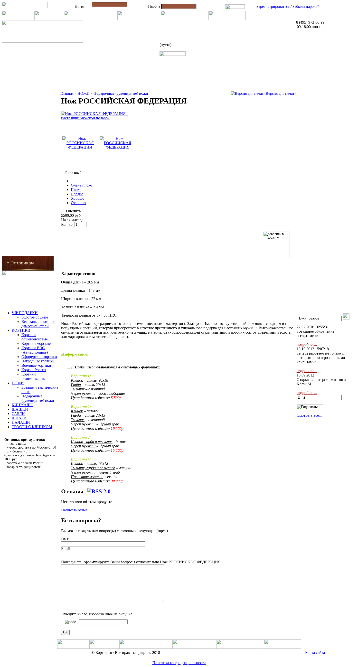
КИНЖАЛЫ (22, 405)
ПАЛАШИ (21, 422)
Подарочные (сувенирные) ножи (37, 398)
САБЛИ (18, 414)
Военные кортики (36, 365)
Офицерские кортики (39, 357)
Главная (67, 93)
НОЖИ (18, 383)
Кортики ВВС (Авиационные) (34, 350)
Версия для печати (281, 93)
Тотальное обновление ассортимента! (315, 333)
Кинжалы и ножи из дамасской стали (38, 323)
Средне (77, 194)
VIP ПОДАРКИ (25, 313)
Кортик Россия (33, 370)
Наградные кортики (38, 361)
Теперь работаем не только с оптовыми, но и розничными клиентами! (321, 357)
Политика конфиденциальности (179, 663)
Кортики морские (36, 343)
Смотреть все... (309, 415)
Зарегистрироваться (273, 6)
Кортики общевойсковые (34, 337)
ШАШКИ (20, 409)
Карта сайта (315, 652)
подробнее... (307, 344)
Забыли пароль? (305, 6)
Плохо (76, 190)
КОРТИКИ (21, 330)
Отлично (78, 203)
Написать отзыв (74, 510)
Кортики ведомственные (34, 376)
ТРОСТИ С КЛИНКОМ (32, 427)
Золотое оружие (34, 317)
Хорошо (77, 198)
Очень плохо (81, 185)
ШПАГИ (19, 418)
